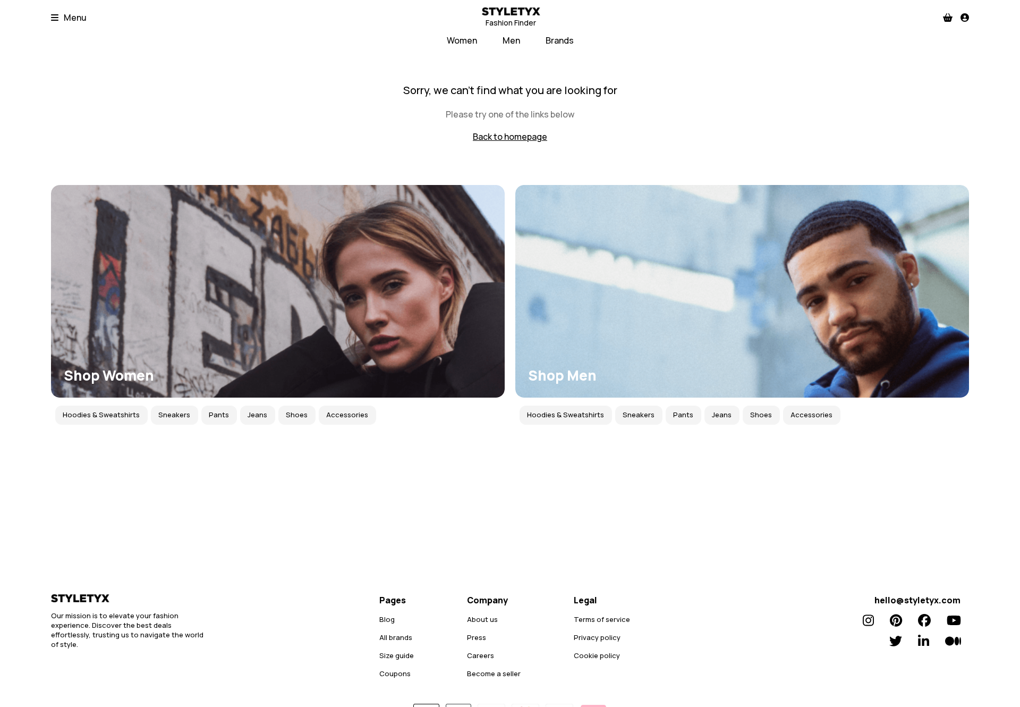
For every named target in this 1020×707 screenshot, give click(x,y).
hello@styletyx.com (917, 600)
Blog (387, 619)
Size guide (396, 655)
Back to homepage (510, 136)
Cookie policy (597, 655)
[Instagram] (868, 620)
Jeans (257, 414)
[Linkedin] (923, 641)
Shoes (297, 414)
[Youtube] (954, 620)
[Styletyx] (130, 598)
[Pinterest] (896, 620)
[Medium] (953, 641)
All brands (395, 637)
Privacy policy (597, 637)
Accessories (347, 414)
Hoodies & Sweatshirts (101, 414)
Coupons (395, 673)
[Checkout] (948, 17)
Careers (480, 655)
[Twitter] (895, 641)
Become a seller (494, 673)
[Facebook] (924, 620)
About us (482, 619)
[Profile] (964, 17)
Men (511, 40)
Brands (560, 40)
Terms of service (602, 619)
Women (462, 40)
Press (476, 637)
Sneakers (174, 414)
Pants (219, 414)
